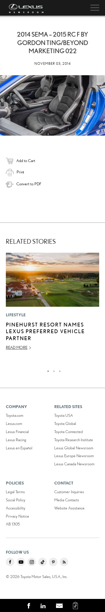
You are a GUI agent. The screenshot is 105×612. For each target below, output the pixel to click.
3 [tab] (58, 369)
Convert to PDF (28, 184)
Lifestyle (16, 315)
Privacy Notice (17, 516)
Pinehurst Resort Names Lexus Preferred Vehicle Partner (45, 331)
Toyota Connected (68, 431)
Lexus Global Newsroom (73, 448)
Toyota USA (63, 415)
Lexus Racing (16, 439)
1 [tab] (46, 369)
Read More (16, 347)
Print (20, 172)
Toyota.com (14, 415)
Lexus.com (14, 423)
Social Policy (15, 500)
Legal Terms (15, 491)
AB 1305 (13, 524)
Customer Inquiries (69, 491)
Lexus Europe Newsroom (74, 455)
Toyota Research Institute (73, 439)
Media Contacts (66, 500)
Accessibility (15, 508)
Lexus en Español (19, 448)
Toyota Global (65, 423)
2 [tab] (52, 369)
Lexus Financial (17, 431)
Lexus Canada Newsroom (74, 464)
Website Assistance (69, 508)
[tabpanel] (52, 304)
